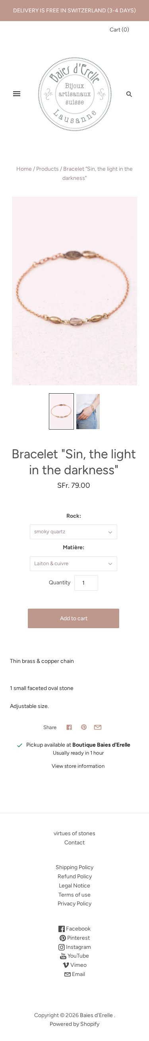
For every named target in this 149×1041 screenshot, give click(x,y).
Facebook (78, 928)
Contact (74, 842)
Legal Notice (74, 885)
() (119, 29)
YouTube (77, 955)
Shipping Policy (74, 867)
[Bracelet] (61, 411)
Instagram (78, 947)
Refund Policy (75, 876)
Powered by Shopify (74, 1024)
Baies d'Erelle (96, 1015)
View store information (78, 766)
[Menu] (16, 93)
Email (78, 974)
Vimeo (78, 965)
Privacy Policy (74, 903)
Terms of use (74, 894)
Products (47, 169)
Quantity (59, 582)
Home (24, 169)
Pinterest (78, 938)
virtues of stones (74, 833)
